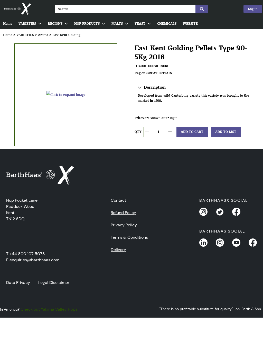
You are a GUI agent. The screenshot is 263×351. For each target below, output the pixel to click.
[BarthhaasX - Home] (17, 9)
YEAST (140, 23)
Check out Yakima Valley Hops (49, 309)
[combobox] (123, 9)
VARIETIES (27, 23)
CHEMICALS (166, 23)
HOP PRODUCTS (87, 23)
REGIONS (55, 23)
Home (7, 23)
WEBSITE (190, 23)
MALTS (117, 23)
